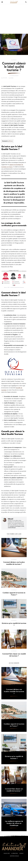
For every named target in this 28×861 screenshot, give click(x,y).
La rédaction (14, 853)
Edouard (5, 77)
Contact (21, 853)
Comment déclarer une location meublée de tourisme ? (14, 563)
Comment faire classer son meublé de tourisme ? (14, 655)
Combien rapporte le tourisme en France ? (14, 594)
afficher (10, 141)
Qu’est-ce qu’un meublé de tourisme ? (14, 624)
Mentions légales (14, 856)
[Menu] (2, 2)
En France (14, 59)
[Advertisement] (14, 19)
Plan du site (7, 853)
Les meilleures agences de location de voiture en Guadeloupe (14, 823)
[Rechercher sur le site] (26, 2)
